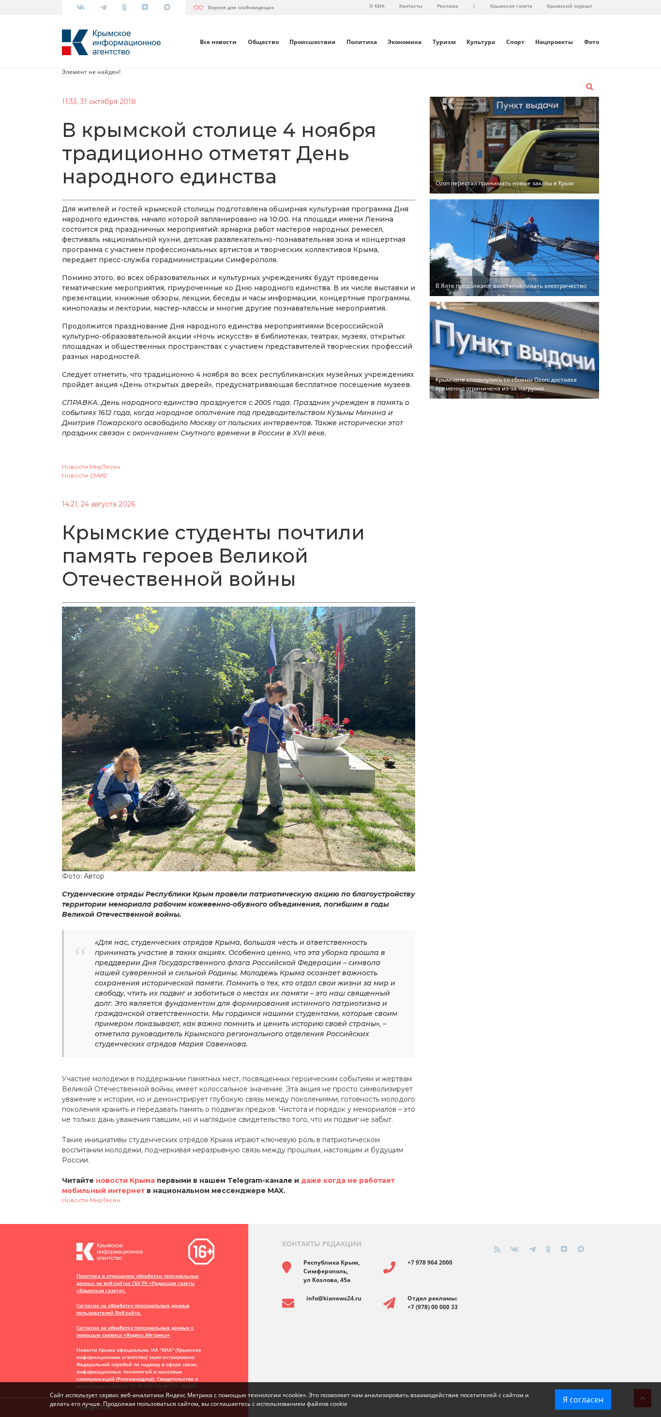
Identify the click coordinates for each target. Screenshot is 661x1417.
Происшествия (312, 42)
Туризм (444, 42)
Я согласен (583, 1399)
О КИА (377, 5)
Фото (591, 42)
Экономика (404, 42)
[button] (589, 87)
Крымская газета (511, 5)
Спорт (515, 42)
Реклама (447, 5)
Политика (361, 42)
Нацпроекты (554, 42)
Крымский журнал (569, 5)
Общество (263, 42)
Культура (480, 42)
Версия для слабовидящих (241, 7)
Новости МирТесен (91, 466)
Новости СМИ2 (84, 475)
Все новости (218, 42)
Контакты (410, 5)
